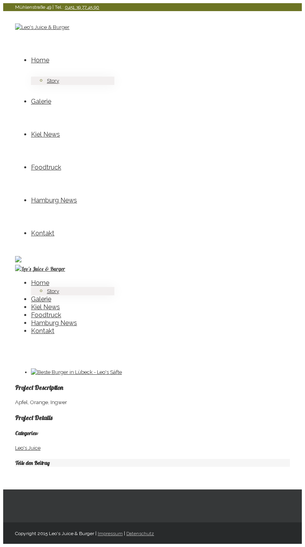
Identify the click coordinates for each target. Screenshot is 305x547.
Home (40, 60)
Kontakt (42, 233)
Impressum (110, 533)
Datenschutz (140, 533)
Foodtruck (46, 167)
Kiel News (45, 134)
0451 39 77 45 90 (82, 7)
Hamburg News (54, 200)
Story (53, 81)
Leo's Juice (28, 448)
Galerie (41, 101)
